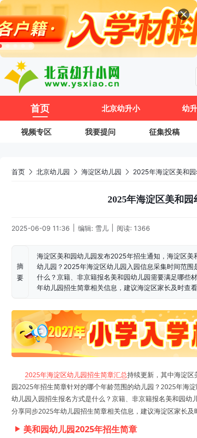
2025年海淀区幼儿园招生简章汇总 (76, 374)
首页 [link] (18, 172)
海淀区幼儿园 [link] (101, 172)
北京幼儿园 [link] (53, 172)
